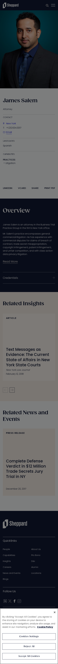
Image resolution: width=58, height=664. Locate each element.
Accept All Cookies (29, 656)
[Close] (55, 612)
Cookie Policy (45, 627)
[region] (29, 636)
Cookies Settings (29, 636)
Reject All (29, 646)
